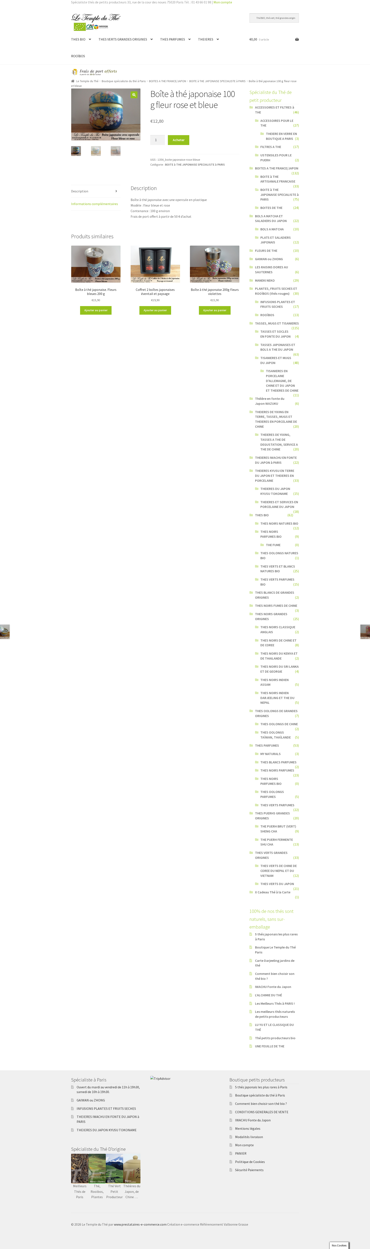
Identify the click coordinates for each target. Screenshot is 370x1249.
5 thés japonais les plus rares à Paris (261, 1087)
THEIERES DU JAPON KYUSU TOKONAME (107, 1130)
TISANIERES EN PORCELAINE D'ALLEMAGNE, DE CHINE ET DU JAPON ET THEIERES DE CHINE (282, 381)
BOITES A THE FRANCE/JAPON (167, 81)
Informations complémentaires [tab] (94, 204)
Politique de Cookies (250, 1162)
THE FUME (273, 545)
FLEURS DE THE (266, 250)
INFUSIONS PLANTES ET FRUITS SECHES (106, 1108)
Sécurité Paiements (249, 1170)
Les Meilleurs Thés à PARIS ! (275, 1003)
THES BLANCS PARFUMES (278, 762)
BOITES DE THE (271, 207)
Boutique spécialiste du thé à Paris (124, 81)
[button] (134, 94)
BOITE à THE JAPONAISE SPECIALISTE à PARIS (217, 81)
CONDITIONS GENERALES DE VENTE (261, 1112)
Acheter (179, 140)
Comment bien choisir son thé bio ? (261, 1103)
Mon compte (222, 2)
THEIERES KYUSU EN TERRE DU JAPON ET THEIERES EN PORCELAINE (274, 475)
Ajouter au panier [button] (95, 310)
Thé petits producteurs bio (275, 1038)
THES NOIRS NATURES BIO (279, 523)
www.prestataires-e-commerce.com (140, 1224)
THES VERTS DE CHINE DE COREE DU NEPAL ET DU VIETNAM (278, 870)
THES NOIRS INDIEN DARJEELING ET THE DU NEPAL (277, 698)
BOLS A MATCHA (272, 229)
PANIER (240, 1153)
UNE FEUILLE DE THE (269, 1046)
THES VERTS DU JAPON (277, 884)
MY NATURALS (270, 754)
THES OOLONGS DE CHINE (279, 724)
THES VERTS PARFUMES (277, 805)
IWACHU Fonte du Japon (273, 987)
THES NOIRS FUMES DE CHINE (276, 605)
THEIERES (205, 39)
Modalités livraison (249, 1137)
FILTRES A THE (270, 147)
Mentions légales (247, 1128)
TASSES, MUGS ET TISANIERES (277, 323)
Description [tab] (79, 191)
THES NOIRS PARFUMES (277, 770)
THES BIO (78, 39)
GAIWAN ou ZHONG (269, 259)
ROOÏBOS (78, 56)
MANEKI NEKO (265, 280)
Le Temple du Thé (87, 81)
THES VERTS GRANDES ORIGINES (122, 39)
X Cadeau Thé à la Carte (272, 892)
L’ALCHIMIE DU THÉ (268, 995)
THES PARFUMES (172, 39)
